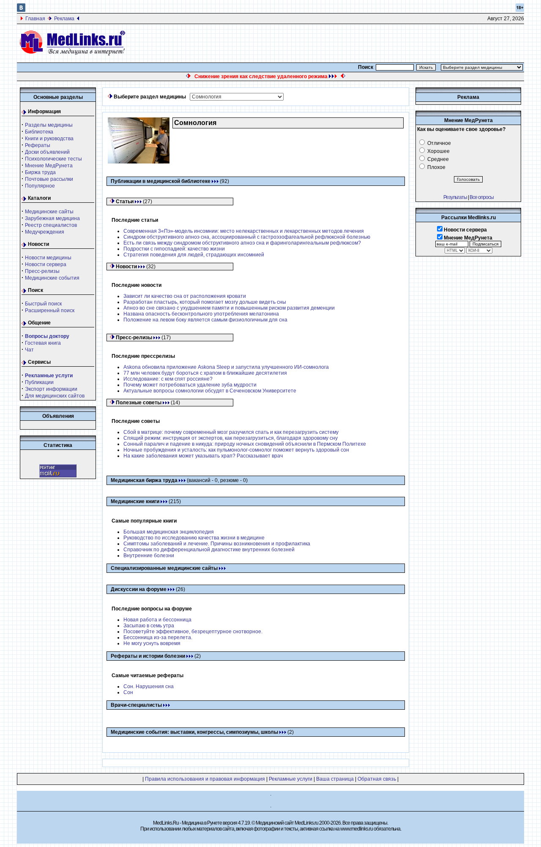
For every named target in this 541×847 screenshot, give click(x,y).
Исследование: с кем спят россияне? (168, 379)
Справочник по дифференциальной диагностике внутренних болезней (209, 550)
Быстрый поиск (43, 304)
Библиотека (39, 132)
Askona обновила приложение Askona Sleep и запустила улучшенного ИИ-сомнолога (226, 367)
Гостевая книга (43, 343)
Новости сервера (45, 264)
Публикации (39, 382)
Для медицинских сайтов (55, 396)
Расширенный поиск (49, 310)
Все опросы (482, 197)
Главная (35, 19)
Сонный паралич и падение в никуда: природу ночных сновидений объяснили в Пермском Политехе (244, 444)
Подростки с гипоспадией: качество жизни (174, 249)
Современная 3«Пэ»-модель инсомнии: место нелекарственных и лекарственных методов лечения (243, 231)
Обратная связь (377, 779)
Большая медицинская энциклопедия (168, 532)
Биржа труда (40, 172)
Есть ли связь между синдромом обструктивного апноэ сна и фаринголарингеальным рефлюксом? (242, 243)
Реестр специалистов (51, 225)
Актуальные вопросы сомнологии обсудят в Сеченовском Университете (209, 391)
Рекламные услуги (290, 779)
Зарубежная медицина (52, 218)
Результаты (455, 197)
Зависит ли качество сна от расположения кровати (184, 296)
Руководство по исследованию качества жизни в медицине (194, 538)
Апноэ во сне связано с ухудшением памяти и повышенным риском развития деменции (229, 308)
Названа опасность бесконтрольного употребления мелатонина (201, 314)
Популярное (40, 186)
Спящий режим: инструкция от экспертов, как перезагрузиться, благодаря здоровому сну (230, 438)
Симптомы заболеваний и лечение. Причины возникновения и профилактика (216, 544)
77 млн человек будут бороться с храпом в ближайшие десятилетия (205, 373)
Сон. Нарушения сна (148, 686)
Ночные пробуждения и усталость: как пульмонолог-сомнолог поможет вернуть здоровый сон (236, 450)
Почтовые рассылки (49, 179)
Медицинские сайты (49, 212)
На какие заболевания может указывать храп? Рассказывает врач (203, 456)
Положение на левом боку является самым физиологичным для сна (205, 320)
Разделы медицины (49, 125)
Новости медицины (48, 258)
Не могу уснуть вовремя (151, 643)
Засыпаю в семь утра (148, 626)
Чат (29, 350)
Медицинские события (52, 278)
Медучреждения (44, 232)
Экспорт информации (51, 389)
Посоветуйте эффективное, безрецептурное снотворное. (192, 632)
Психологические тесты (53, 159)
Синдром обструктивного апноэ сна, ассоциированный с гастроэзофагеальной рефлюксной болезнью (246, 237)
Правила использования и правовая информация (205, 779)
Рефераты (37, 145)
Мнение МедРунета (49, 166)
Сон (128, 692)
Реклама (64, 19)
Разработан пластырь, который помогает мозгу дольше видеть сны (204, 302)
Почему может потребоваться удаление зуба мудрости (190, 385)
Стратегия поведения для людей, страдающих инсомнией (193, 255)
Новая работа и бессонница (157, 620)
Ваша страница (335, 779)
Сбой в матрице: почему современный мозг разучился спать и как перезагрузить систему (231, 432)
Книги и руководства (49, 139)
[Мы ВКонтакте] (21, 10)
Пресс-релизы (42, 271)
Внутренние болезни (148, 555)
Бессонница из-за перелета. (157, 637)
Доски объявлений (47, 152)
